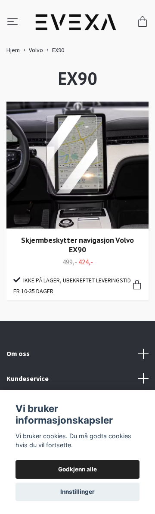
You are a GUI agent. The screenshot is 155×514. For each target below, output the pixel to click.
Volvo (36, 68)
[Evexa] (92, 25)
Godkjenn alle (77, 469)
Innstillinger (77, 491)
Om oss (18, 371)
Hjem (13, 68)
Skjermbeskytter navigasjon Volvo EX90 (77, 263)
